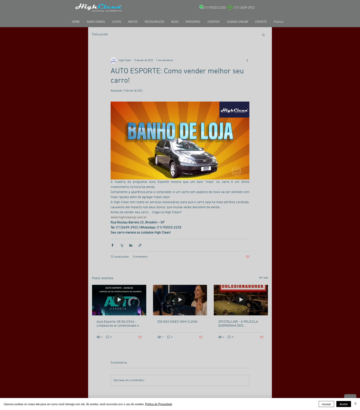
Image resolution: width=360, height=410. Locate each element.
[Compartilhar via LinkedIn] (131, 245)
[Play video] (180, 141)
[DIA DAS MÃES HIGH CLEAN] (180, 300)
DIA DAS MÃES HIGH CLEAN (177, 322)
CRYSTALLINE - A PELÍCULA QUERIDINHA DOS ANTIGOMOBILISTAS (238, 324)
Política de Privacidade (158, 404)
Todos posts (100, 34)
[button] (263, 34)
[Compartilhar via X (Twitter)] (121, 245)
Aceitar (344, 404)
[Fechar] (355, 404)
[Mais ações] (247, 60)
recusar (326, 404)
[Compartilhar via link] (140, 245)
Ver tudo (263, 277)
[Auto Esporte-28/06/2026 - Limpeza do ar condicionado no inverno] (119, 300)
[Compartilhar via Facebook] (112, 245)
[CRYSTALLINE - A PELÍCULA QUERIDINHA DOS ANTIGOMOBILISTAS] (241, 300)
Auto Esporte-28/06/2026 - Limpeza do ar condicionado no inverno (119, 324)
